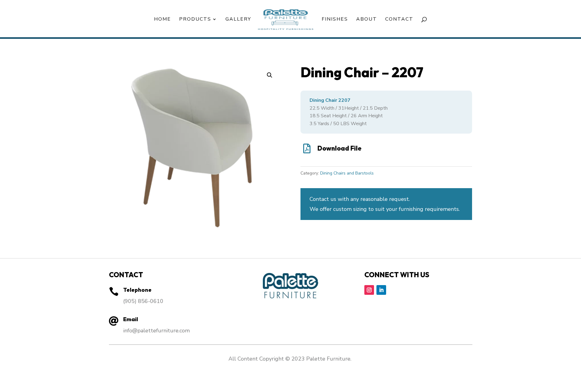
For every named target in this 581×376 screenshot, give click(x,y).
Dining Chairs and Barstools (347, 173)
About (366, 19)
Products (195, 19)
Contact (399, 19)
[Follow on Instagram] (369, 290)
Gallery (238, 19)
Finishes (335, 19)
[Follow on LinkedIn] (381, 290)
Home (162, 19)
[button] (269, 75)
